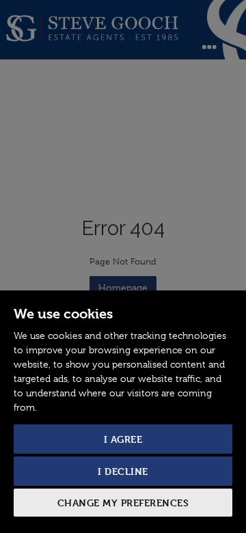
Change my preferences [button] (123, 502)
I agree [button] (123, 439)
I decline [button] (123, 471)
